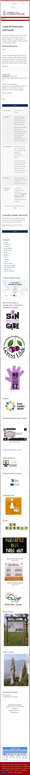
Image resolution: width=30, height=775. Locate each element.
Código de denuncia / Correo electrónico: (12, 225)
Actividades (6, 259)
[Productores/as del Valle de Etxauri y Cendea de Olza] (12, 498)
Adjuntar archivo (6, 74)
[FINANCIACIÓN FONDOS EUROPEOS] (15, 476)
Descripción (5, 66)
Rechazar (10, 772)
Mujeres (6, 252)
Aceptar (4, 772)
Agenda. (6, 242)
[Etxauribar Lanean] (12, 592)
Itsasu (5, 257)
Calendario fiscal (8, 269)
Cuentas (6, 261)
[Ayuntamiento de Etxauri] (13, 13)
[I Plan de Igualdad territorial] (15, 280)
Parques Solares (8, 250)
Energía (5, 254)
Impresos (6, 255)
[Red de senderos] (15, 614)
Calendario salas (8, 244)
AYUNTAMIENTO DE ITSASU (10, 697)
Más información (18, 772)
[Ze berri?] (15, 523)
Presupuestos (7, 246)
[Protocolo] (11, 310)
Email (3, 99)
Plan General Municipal (9, 267)
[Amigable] (15, 401)
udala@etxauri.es (15, 712)
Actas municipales (8, 263)
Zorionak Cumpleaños (9, 271)
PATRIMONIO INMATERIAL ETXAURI (12, 450)
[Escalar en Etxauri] (15, 654)
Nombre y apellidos (7, 93)
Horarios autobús (8, 248)
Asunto (4, 49)
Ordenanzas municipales (9, 265)
